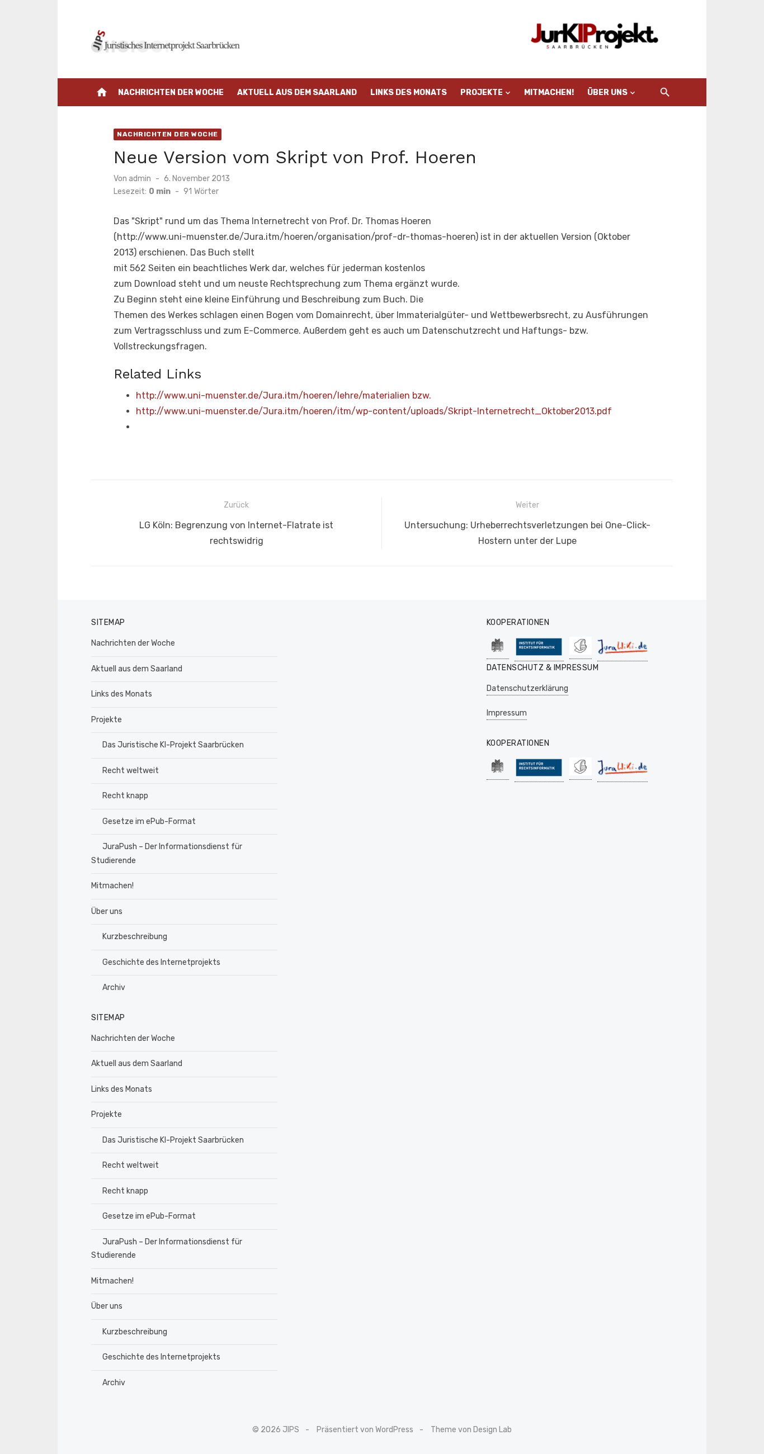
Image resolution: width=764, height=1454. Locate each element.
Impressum (507, 713)
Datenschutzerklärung (527, 688)
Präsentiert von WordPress (365, 1429)
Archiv (113, 987)
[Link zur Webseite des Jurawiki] (622, 655)
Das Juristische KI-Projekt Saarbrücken (173, 745)
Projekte (481, 92)
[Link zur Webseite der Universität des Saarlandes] (498, 653)
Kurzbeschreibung (134, 936)
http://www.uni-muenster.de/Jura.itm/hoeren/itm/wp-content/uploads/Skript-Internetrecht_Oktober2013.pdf (374, 411)
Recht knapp (125, 796)
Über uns (607, 92)
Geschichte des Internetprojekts (161, 962)
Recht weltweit (130, 770)
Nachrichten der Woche (171, 92)
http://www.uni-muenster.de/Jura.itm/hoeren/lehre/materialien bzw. (283, 395)
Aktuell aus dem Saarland (297, 92)
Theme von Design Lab (471, 1429)
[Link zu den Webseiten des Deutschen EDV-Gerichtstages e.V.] (580, 653)
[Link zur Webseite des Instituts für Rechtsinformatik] (539, 655)
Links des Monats (408, 92)
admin (140, 178)
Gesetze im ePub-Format (149, 821)
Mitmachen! (549, 92)
